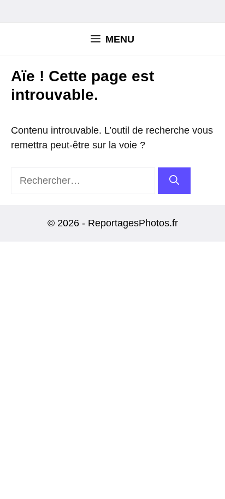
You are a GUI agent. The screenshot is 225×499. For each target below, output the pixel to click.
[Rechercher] (174, 180)
